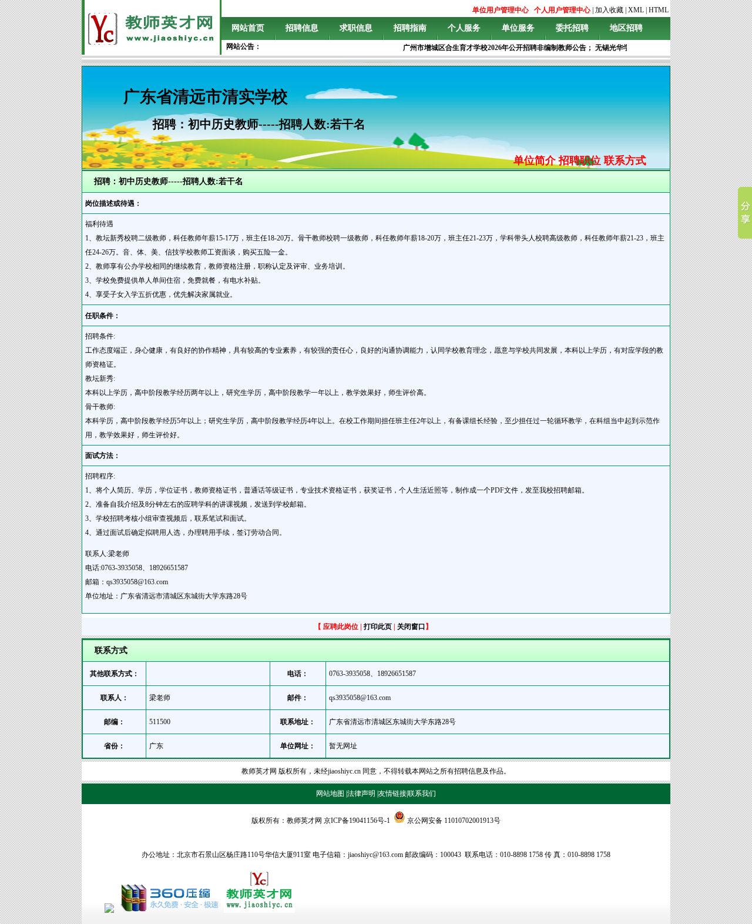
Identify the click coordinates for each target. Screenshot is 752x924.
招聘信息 (302, 28)
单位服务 (518, 28)
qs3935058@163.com (360, 698)
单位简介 (534, 160)
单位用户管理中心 (500, 10)
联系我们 (422, 793)
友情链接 (392, 793)
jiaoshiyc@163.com (375, 855)
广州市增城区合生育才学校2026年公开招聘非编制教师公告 (487, 47)
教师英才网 (259, 771)
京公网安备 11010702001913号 (454, 820)
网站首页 (247, 28)
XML (636, 10)
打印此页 (378, 626)
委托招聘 (572, 28)
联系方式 (625, 160)
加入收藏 (609, 10)
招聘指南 (410, 28)
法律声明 (361, 793)
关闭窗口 (411, 626)
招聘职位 (580, 160)
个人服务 (464, 28)
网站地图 (330, 793)
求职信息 (356, 28)
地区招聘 (626, 28)
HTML (659, 10)
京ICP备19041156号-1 (357, 820)
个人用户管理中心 (562, 10)
